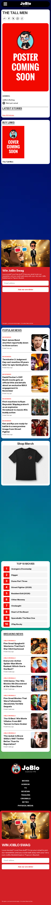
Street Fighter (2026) (21, 587)
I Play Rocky (16, 624)
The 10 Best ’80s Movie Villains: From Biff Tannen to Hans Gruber (15, 721)
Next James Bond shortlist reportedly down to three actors (15, 343)
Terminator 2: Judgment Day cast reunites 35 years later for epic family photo (15, 362)
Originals (25, 798)
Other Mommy (18, 599)
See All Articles (8, 115)
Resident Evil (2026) (20, 593)
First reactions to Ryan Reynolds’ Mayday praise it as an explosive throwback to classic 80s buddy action (15, 407)
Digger (14, 575)
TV (25, 788)
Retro (25, 802)
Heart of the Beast (19, 612)
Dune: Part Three (19, 581)
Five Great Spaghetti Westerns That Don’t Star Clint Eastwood (14, 646)
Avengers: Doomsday (21, 569)
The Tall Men (7, 162)
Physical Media (25, 805)
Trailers (25, 795)
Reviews (25, 791)
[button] (5, 4)
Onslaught (16, 606)
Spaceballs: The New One (23, 618)
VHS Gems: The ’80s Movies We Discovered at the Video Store (15, 684)
